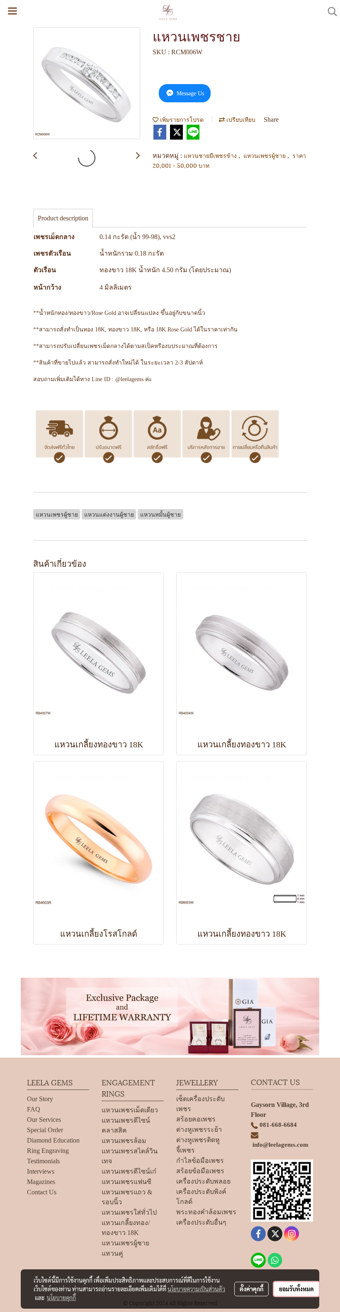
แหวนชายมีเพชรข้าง (211, 155)
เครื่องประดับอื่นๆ (201, 1222)
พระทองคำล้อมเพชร (206, 1211)
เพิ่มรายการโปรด (181, 119)
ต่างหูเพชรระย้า (199, 1129)
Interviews (40, 1171)
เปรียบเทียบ (240, 119)
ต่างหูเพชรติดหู (198, 1139)
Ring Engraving (48, 1150)
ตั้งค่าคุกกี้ (251, 1289)
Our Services (44, 1119)
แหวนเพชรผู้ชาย (265, 155)
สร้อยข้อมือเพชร (200, 1170)
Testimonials (43, 1161)
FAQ (33, 1109)
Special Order (45, 1129)
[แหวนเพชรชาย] (87, 84)
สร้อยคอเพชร (196, 1119)
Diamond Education (53, 1140)
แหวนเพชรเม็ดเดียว (130, 1110)
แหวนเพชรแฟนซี (126, 1181)
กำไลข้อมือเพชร (200, 1160)
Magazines (41, 1181)
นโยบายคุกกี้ (61, 1297)
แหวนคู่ (112, 1253)
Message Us (189, 93)
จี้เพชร (185, 1150)
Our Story (40, 1098)
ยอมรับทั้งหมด (296, 1289)
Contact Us (41, 1192)
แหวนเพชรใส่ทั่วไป (129, 1212)
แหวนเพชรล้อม (124, 1140)
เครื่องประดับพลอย (203, 1181)
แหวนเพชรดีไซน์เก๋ (129, 1171)
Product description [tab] (63, 218)
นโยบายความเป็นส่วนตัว (196, 1289)
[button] (329, 11)
